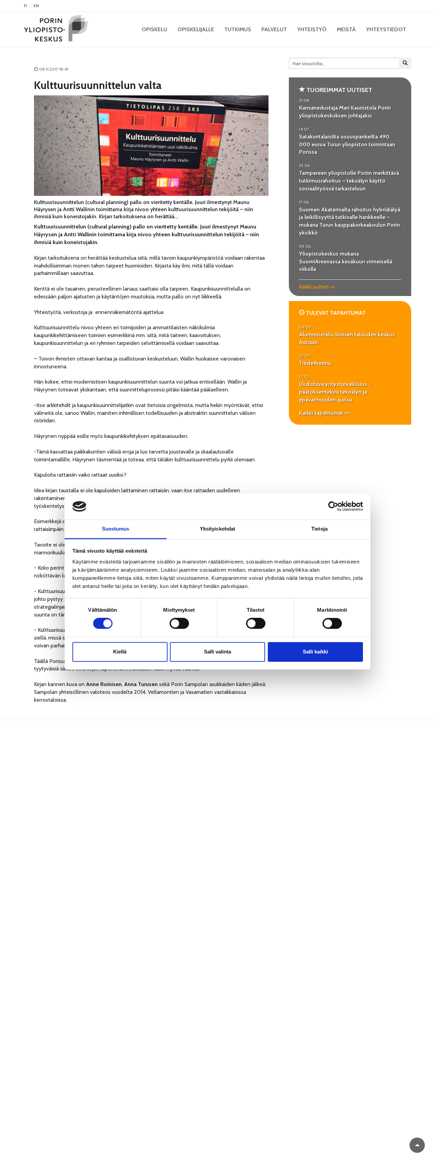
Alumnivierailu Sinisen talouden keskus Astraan (347, 338)
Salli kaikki (315, 651)
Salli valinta (217, 651)
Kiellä (119, 651)
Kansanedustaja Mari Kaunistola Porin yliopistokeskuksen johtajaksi (345, 112)
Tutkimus (237, 29)
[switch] (179, 623)
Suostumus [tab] (115, 529)
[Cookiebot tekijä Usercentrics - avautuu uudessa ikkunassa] (333, 506)
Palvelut (274, 29)
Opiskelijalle (195, 29)
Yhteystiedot (386, 29)
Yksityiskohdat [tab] (217, 529)
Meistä (346, 29)
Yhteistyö (312, 29)
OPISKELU (154, 29)
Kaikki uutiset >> (317, 286)
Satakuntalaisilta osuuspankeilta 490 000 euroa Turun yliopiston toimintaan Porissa (347, 144)
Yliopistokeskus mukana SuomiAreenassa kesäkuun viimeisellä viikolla (345, 262)
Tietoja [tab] (319, 529)
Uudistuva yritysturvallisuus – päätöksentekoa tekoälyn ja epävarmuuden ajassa (335, 392)
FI (25, 5)
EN (36, 5)
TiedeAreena (315, 363)
